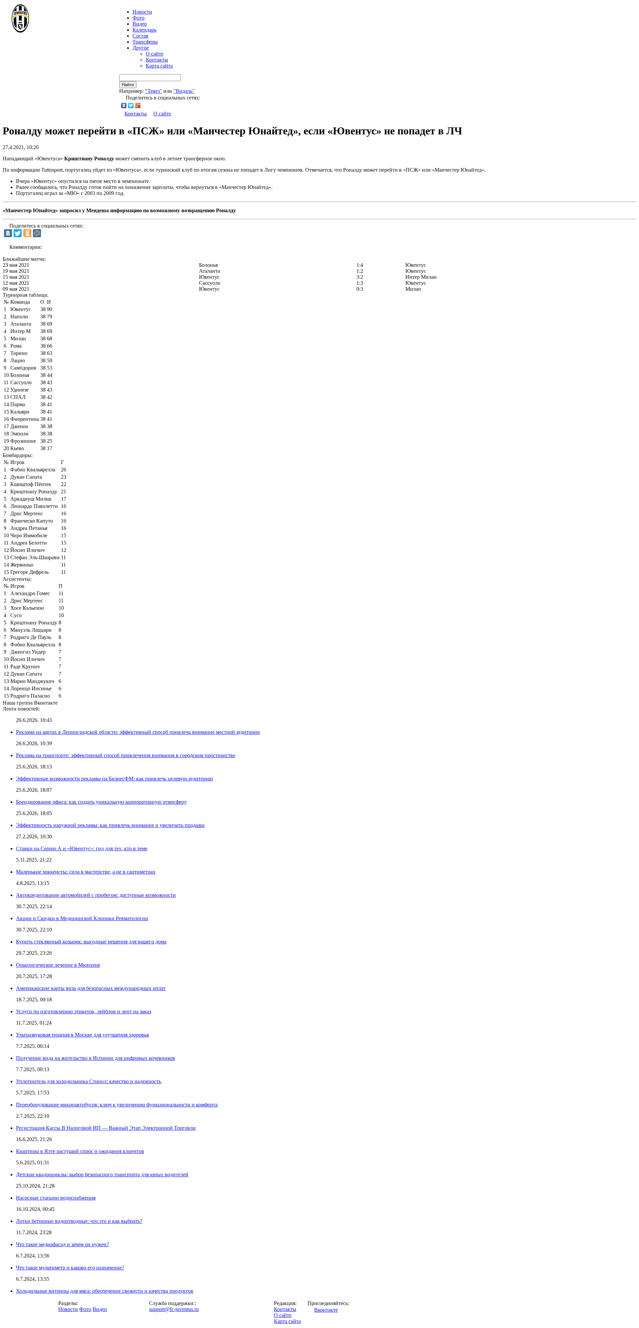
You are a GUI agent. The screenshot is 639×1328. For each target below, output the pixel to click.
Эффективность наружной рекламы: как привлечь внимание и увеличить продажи (110, 825)
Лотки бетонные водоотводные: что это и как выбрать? (79, 1221)
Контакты (157, 60)
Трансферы (145, 42)
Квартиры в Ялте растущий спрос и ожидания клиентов (80, 1151)
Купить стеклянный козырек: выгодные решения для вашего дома (91, 941)
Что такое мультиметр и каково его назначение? (70, 1267)
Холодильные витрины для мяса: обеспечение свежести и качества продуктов (104, 1291)
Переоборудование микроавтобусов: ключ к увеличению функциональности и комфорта (117, 1104)
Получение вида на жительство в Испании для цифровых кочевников (95, 1058)
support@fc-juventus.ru (174, 1309)
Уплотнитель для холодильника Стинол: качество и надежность (88, 1081)
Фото (138, 18)
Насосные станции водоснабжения (56, 1198)
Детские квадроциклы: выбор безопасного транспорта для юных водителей (102, 1174)
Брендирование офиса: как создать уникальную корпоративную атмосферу (101, 802)
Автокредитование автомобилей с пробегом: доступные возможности (96, 895)
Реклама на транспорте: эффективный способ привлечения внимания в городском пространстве (125, 755)
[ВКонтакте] (123, 105)
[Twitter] (130, 105)
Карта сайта (159, 66)
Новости (68, 1309)
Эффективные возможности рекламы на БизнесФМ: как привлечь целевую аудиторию (114, 778)
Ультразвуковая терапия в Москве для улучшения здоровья (82, 1035)
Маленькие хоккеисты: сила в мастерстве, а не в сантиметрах (85, 872)
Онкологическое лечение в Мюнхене (58, 965)
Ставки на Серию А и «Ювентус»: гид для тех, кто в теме (81, 848)
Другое (140, 48)
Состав (140, 36)
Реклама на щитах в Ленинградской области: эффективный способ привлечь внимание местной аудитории (138, 732)
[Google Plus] (137, 105)
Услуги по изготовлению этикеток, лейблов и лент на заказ (83, 1011)
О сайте (154, 54)
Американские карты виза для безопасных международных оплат (91, 988)
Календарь (144, 30)
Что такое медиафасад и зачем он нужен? (62, 1244)
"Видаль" (184, 91)
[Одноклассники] (27, 233)
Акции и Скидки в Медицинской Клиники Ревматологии (82, 918)
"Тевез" (153, 91)
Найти (128, 84)
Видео (139, 24)
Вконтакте (326, 1310)
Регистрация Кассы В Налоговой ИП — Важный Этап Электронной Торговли (106, 1128)
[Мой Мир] (37, 233)
